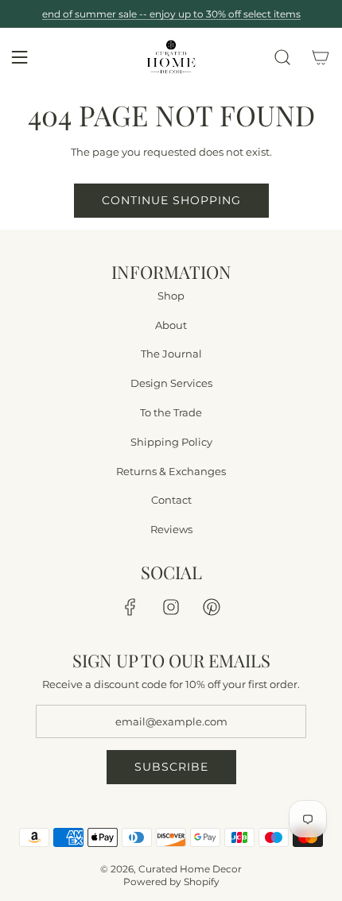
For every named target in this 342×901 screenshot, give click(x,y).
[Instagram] (171, 607)
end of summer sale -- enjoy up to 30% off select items (171, 14)
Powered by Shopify (171, 881)
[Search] (282, 57)
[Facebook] (130, 607)
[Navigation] (19, 57)
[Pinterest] (211, 607)
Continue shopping (171, 200)
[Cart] (320, 57)
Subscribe (171, 767)
